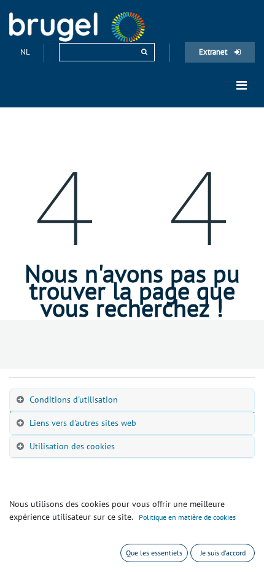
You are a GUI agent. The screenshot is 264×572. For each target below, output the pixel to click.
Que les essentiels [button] (154, 552)
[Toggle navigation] (241, 85)
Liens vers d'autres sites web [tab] (82, 422)
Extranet (214, 52)
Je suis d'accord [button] (223, 552)
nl (25, 52)
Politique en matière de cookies (187, 517)
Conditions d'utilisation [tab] (73, 399)
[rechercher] (144, 52)
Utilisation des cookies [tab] (72, 446)
